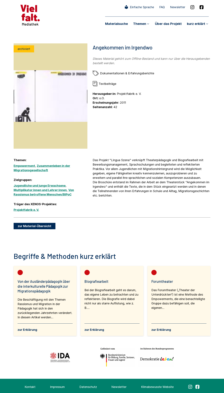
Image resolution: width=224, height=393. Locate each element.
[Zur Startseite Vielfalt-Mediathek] (30, 15)
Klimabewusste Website (157, 387)
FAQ (162, 7)
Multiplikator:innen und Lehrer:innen (40, 190)
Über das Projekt (168, 24)
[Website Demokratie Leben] (156, 357)
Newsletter (177, 7)
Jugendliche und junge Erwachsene (40, 185)
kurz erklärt (196, 24)
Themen (139, 24)
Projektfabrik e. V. (26, 210)
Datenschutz (88, 387)
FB (202, 7)
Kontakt (30, 387)
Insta (192, 7)
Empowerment (24, 166)
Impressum (57, 387)
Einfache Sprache (142, 7)
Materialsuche (116, 24)
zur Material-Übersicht (34, 226)
